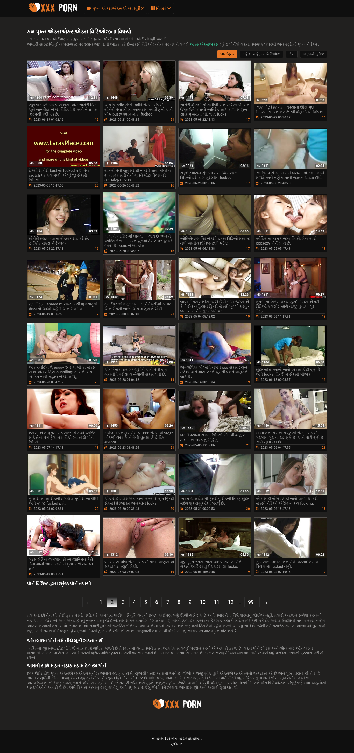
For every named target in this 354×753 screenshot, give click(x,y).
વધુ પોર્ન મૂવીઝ (313, 54)
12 (230, 602)
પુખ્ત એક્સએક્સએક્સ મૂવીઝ (117, 8)
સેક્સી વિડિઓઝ (167, 738)
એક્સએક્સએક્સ (205, 44)
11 (217, 602)
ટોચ (292, 54)
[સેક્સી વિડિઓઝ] (53, 12)
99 (251, 602)
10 (203, 602)
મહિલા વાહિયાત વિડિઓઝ (261, 54)
